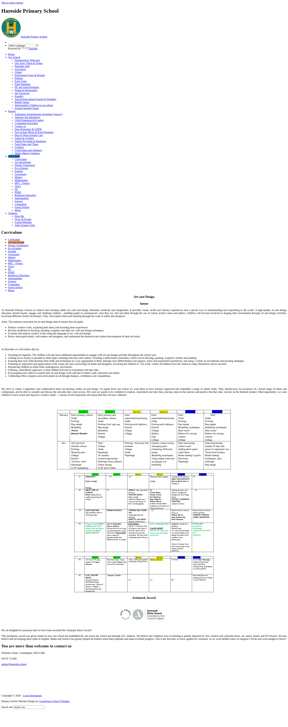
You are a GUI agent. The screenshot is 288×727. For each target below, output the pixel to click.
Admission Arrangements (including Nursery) (39, 114)
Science (19, 201)
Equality (19, 96)
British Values (22, 102)
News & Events (23, 219)
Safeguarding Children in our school (34, 105)
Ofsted (18, 72)
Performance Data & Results (30, 75)
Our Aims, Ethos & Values (29, 63)
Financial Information (26, 90)
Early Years (21, 81)
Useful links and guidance (28, 150)
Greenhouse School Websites (54, 701)
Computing (20, 204)
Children (12, 213)
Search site (7, 707)
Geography (20, 174)
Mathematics (21, 180)
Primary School (34, 36)
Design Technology (25, 165)
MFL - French (22, 183)
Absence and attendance (27, 117)
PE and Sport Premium (27, 87)
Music (18, 210)
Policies (19, 78)
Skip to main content (12, 2)
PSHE (18, 192)
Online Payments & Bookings (30, 141)
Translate (33, 48)
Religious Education (25, 195)
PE (16, 189)
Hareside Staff (22, 66)
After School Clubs (25, 225)
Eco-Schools (21, 168)
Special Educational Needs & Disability (35, 99)
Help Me (19, 216)
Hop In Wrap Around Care (29, 135)
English (19, 171)
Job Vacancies (22, 93)
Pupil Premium (22, 84)
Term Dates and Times (26, 144)
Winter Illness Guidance (27, 153)
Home (11, 54)
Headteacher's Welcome (27, 60)
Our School (14, 57)
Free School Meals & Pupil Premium (34, 132)
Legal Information (32, 695)
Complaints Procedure (26, 123)
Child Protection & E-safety (29, 120)
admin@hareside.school (13, 664)
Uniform (19, 147)
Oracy (18, 186)
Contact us (20, 126)
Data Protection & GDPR (28, 129)
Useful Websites (23, 222)
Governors (20, 69)
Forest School (22, 207)
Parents (12, 111)
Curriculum (14, 156)
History (18, 177)
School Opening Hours (27, 108)
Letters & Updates (24, 138)
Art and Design (23, 162)
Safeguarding (22, 198)
